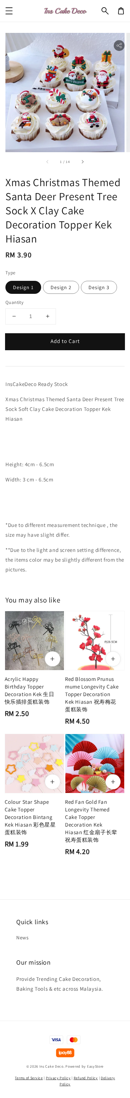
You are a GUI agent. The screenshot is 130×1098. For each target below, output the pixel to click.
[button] (105, 10)
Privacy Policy (58, 1078)
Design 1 (23, 287)
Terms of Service (29, 1078)
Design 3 (98, 287)
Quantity (14, 302)
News (22, 937)
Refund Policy (86, 1078)
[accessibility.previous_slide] (48, 162)
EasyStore (95, 1066)
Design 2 (61, 287)
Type (10, 273)
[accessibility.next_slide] (82, 162)
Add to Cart (65, 341)
